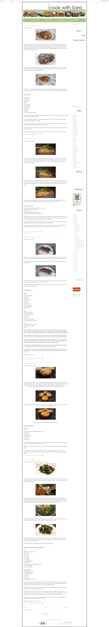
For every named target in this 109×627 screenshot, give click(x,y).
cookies (74, 131)
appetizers (74, 115)
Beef (73, 118)
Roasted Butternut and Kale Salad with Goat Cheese (35, 462)
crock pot (74, 132)
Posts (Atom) (30, 609)
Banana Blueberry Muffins (30, 365)
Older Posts (66, 607)
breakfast (74, 122)
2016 (75, 259)
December (77, 224)
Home (46, 607)
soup (73, 165)
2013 (75, 264)
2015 (75, 260)
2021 (75, 223)
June (76, 232)
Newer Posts (26, 607)
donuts (74, 137)
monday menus (75, 151)
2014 (75, 262)
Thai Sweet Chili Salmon (29, 141)
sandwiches (75, 161)
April (76, 236)
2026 (75, 214)
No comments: (38, 133)
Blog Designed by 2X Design (54, 619)
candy (74, 125)
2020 (75, 252)
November (77, 226)
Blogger (47, 613)
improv (74, 147)
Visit (77, 284)
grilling (74, 144)
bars (73, 116)
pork (73, 158)
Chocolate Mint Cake (28, 239)
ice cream (74, 145)
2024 (75, 218)
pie (73, 155)
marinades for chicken (59, 159)
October (76, 227)
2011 (75, 267)
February (76, 248)
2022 (75, 221)
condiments (75, 129)
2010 (75, 269)
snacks (74, 164)
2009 (75, 270)
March (76, 237)
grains (74, 142)
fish (73, 138)
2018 (75, 255)
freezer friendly (75, 139)
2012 (75, 265)
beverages (74, 119)
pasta (74, 154)
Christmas (32, 359)
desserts (74, 135)
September (77, 229)
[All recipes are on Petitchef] (76, 291)
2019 (75, 254)
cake (28, 359)
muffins (74, 152)
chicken (74, 127)
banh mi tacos (30, 161)
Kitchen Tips (75, 149)
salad (74, 159)
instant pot (74, 148)
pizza (74, 157)
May (76, 234)
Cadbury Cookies (28, 27)
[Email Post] (42, 133)
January (76, 250)
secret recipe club (76, 162)
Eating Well (31, 354)
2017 (75, 257)
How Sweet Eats (38, 601)
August (76, 231)
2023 (75, 219)
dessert (74, 134)
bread (74, 121)
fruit (73, 141)
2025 (75, 216)
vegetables (74, 167)
